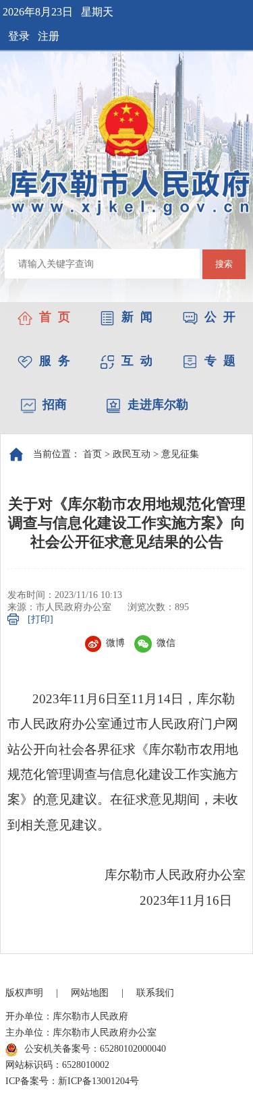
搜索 (224, 264)
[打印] (40, 619)
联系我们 (155, 993)
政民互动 (131, 454)
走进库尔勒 (158, 404)
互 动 (136, 360)
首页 (92, 454)
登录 (19, 36)
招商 (55, 404)
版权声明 (24, 993)
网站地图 (90, 993)
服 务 (54, 360)
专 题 (219, 360)
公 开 (219, 317)
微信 (166, 643)
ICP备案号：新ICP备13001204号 (72, 1081)
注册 (48, 36)
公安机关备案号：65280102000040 (95, 1049)
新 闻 (136, 317)
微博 (115, 643)
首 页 (54, 317)
